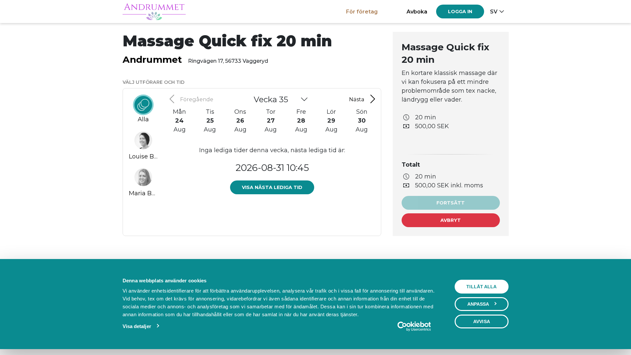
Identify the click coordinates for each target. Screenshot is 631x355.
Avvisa (481, 321)
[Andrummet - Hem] (154, 11)
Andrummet (152, 59)
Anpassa (478, 304)
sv (494, 11)
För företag (362, 11)
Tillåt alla (481, 286)
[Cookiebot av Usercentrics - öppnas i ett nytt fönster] (414, 326)
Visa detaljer (137, 326)
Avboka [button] (417, 11)
